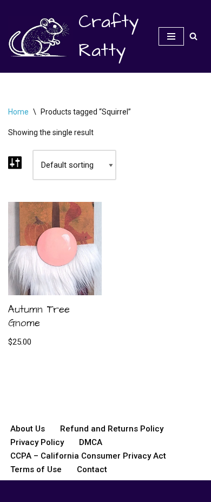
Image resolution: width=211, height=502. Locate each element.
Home (18, 111)
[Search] (193, 36)
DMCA (90, 442)
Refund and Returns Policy (111, 429)
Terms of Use (36, 469)
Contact (92, 469)
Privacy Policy (37, 442)
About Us (27, 429)
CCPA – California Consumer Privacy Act (88, 456)
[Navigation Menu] (171, 36)
